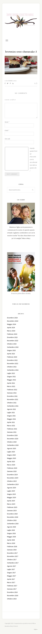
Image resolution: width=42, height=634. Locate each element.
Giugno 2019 (11, 494)
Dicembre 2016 (12, 592)
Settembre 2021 (12, 406)
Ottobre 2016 (11, 599)
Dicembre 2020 (12, 435)
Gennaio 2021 (11, 432)
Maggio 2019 (11, 497)
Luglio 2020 (11, 452)
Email (7, 130)
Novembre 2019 (12, 478)
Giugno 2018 (11, 533)
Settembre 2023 (12, 347)
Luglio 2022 (11, 373)
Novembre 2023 (12, 341)
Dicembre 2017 (12, 553)
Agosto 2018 (11, 527)
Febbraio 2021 (12, 429)
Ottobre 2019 (11, 481)
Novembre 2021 (12, 399)
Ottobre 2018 (11, 520)
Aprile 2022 (11, 383)
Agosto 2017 (11, 566)
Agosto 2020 (11, 448)
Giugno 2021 (11, 416)
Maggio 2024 (11, 324)
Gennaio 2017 (11, 589)
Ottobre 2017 (11, 559)
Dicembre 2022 (12, 360)
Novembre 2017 (12, 556)
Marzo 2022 (11, 386)
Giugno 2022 (11, 376)
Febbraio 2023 (12, 357)
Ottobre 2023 (11, 344)
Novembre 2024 (12, 321)
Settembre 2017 (12, 563)
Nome (7, 122)
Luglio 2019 (11, 491)
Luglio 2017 (11, 569)
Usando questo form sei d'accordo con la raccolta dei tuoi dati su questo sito (33, 159)
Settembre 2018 (12, 524)
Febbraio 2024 (12, 334)
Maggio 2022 (11, 380)
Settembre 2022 (12, 370)
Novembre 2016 (12, 595)
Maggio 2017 (11, 576)
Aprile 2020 (11, 461)
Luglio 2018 (11, 530)
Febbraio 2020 (12, 468)
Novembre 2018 (12, 517)
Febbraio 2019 (12, 507)
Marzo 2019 (11, 504)
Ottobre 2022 (11, 367)
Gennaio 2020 (11, 471)
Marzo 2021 (11, 425)
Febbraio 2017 (12, 586)
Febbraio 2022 (12, 390)
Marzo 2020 (11, 465)
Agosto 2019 (11, 488)
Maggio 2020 (11, 458)
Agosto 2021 (11, 409)
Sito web (7, 139)
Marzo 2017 (11, 582)
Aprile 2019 (11, 501)
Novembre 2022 (12, 363)
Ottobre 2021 (11, 403)
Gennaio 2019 (11, 510)
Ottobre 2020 (11, 442)
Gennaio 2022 (11, 393)
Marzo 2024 (11, 331)
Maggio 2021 (11, 419)
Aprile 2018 (11, 540)
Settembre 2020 (12, 445)
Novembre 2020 (12, 439)
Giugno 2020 (11, 455)
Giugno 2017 (11, 573)
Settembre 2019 (12, 484)
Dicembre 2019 (12, 475)
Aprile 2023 (11, 354)
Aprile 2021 (11, 422)
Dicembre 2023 (12, 337)
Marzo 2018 (11, 543)
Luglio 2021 (11, 412)
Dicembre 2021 (12, 396)
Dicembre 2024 (12, 318)
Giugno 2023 (11, 350)
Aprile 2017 (11, 579)
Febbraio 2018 (12, 546)
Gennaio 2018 (11, 550)
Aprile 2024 (11, 327)
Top (35, 629)
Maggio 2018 (11, 537)
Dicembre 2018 (12, 514)
